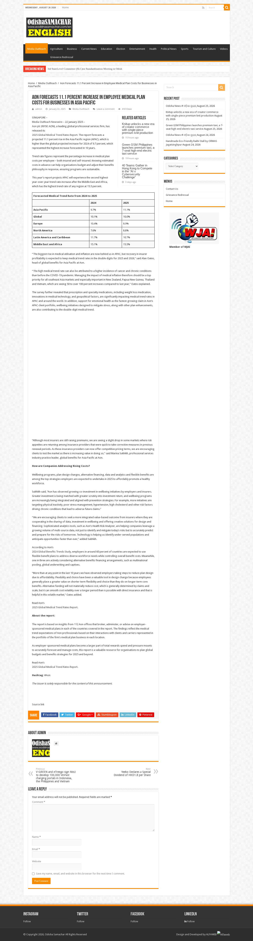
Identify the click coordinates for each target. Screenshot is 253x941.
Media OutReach (36, 48)
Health (153, 48)
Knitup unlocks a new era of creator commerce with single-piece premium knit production (138, 128)
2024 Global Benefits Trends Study (51, 551)
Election (120, 48)
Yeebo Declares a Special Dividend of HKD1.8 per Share (132, 772)
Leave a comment (106, 109)
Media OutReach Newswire (47, 121)
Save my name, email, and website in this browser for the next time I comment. (80, 873)
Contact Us (172, 188)
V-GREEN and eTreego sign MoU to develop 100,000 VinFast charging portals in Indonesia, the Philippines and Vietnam (56, 775)
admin (38, 109)
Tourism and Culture (204, 48)
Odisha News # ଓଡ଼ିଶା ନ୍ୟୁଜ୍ (181, 105)
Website (36, 861)
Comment (38, 801)
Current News (89, 48)
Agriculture (56, 48)
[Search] (227, 7)
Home (65, 7)
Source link (38, 704)
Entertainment (137, 48)
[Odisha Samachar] (49, 26)
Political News (169, 48)
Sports (184, 48)
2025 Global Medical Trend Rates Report (54, 134)
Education (106, 48)
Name (36, 836)
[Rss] (203, 7)
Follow (27, 921)
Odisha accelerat (56, 68)
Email (36, 849)
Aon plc (36, 126)
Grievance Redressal (61, 57)
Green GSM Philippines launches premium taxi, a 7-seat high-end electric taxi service (138, 149)
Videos (224, 48)
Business (72, 48)
